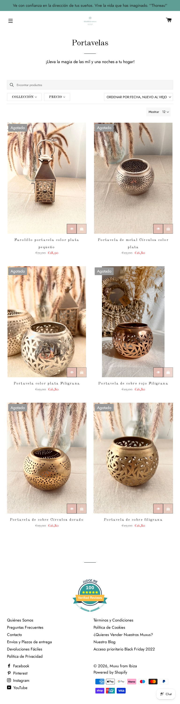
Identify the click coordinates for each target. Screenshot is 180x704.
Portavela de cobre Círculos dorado (47, 520)
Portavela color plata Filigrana (47, 383)
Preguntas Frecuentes (25, 627)
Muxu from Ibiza (123, 666)
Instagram (20, 680)
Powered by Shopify (110, 672)
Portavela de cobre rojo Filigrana (133, 383)
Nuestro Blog (105, 642)
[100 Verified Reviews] (90, 614)
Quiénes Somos (20, 620)
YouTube (19, 687)
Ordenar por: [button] (137, 97)
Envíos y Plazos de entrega (29, 642)
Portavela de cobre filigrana (133, 520)
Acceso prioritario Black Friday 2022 (124, 649)
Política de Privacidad (25, 656)
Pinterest (19, 673)
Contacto (14, 634)
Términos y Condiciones (113, 620)
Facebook (20, 666)
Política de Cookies (109, 627)
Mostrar (154, 111)
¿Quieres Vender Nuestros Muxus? (123, 634)
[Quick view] (72, 229)
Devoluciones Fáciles (24, 649)
